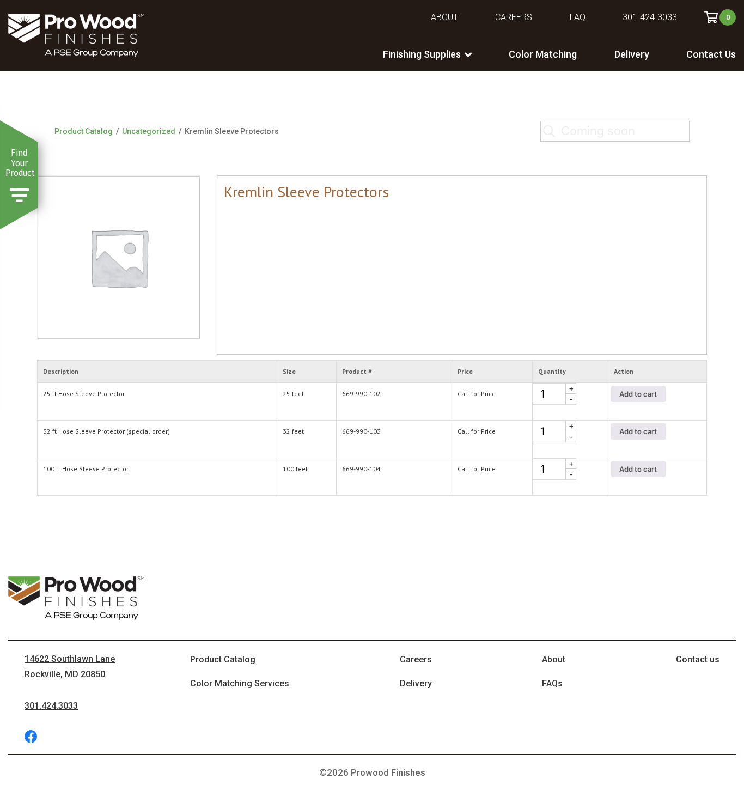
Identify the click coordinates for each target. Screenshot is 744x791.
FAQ (578, 17)
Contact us (697, 659)
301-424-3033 (650, 17)
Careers (513, 17)
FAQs (552, 683)
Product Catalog (83, 131)
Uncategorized (148, 131)
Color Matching (543, 54)
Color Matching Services (239, 683)
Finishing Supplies (422, 54)
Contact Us (711, 54)
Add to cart (638, 394)
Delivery (631, 54)
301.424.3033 (51, 706)
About (444, 17)
